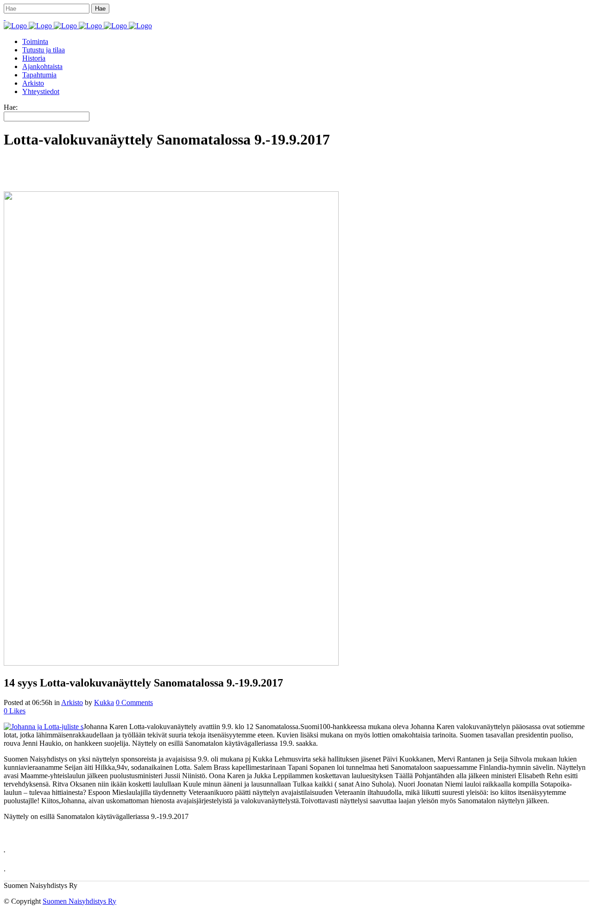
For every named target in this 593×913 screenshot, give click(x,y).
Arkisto (72, 702)
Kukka (104, 702)
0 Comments (134, 702)
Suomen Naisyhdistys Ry (79, 901)
